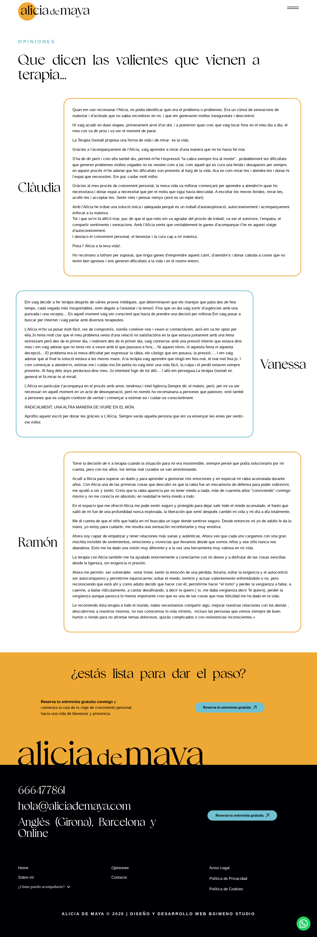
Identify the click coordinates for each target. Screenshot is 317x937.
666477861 (41, 789)
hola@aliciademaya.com (74, 805)
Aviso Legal (219, 868)
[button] (304, 923)
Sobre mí (26, 877)
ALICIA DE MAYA (83, 914)
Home (23, 868)
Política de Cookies (226, 889)
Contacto (119, 877)
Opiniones (120, 868)
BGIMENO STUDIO (232, 914)
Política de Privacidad (228, 878)
